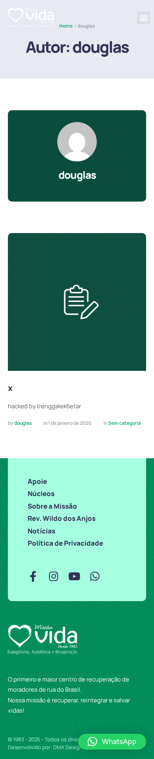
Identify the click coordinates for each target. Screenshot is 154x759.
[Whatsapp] (94, 576)
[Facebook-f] (33, 576)
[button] (143, 17)
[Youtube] (74, 576)
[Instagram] (53, 576)
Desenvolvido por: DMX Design (45, 747)
